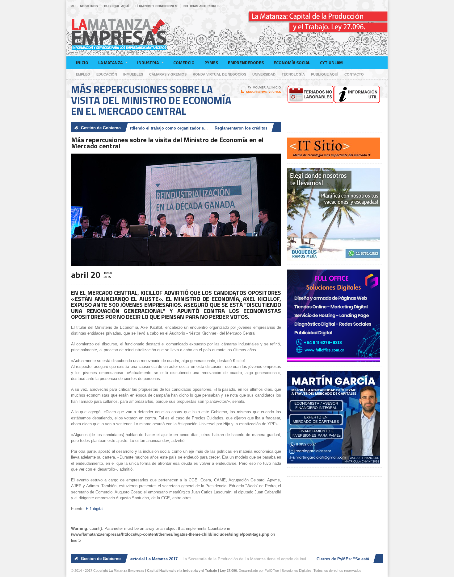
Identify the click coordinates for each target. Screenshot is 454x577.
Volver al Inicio (267, 87)
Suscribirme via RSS (263, 91)
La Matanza (110, 62)
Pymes (211, 62)
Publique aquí (116, 6)
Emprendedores (246, 62)
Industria (148, 62)
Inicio (82, 62)
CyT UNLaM (331, 62)
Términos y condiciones (156, 6)
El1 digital (94, 508)
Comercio (184, 62)
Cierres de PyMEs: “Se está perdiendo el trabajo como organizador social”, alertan (143, 128)
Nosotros (89, 6)
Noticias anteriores (201, 6)
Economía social (292, 62)
